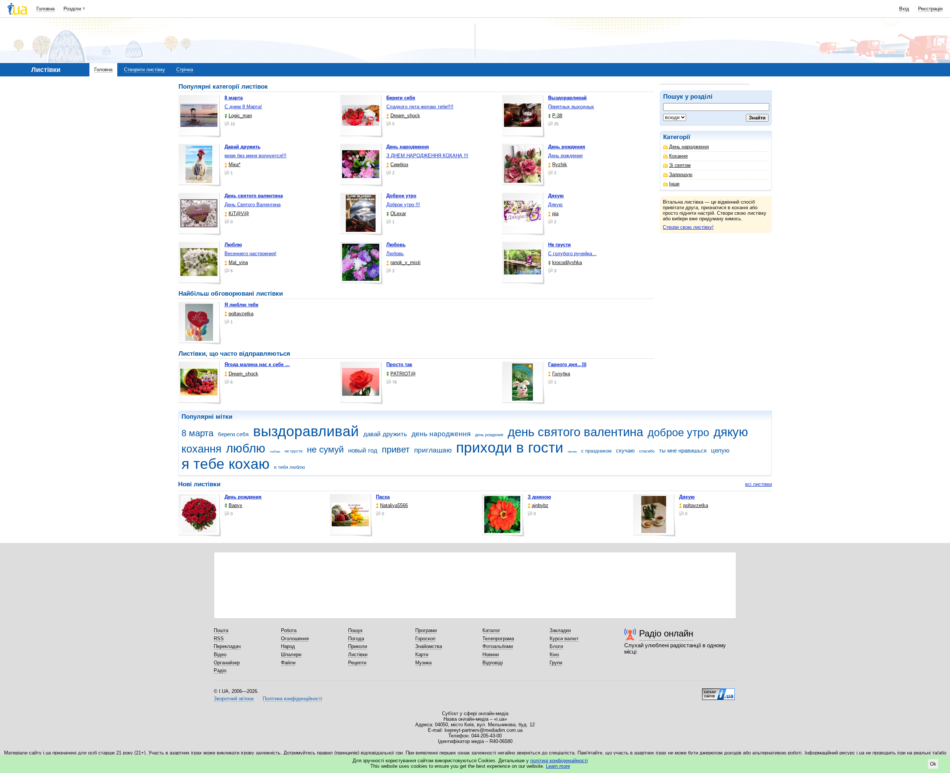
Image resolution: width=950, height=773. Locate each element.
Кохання (678, 156)
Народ (288, 646)
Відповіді (492, 662)
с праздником (596, 451)
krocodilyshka (567, 262)
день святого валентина (575, 432)
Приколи (357, 646)
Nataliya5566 (394, 505)
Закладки (560, 630)
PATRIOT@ (403, 373)
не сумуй (325, 449)
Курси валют (564, 638)
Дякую (555, 204)
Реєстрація (930, 8)
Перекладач (227, 646)
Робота (289, 630)
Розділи (72, 8)
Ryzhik (559, 164)
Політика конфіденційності (292, 698)
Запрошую (680, 174)
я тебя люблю (289, 467)
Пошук (355, 630)
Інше (674, 184)
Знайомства (428, 646)
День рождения (565, 155)
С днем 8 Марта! (243, 106)
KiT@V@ (239, 213)
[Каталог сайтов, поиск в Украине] (718, 691)
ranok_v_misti (405, 262)
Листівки (357, 654)
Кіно (554, 654)
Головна (45, 8)
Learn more (558, 766)
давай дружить (385, 434)
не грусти (293, 451)
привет (396, 449)
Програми (426, 630)
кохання (201, 449)
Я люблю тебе (241, 304)
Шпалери (291, 654)
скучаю (625, 450)
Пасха (383, 497)
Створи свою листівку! (688, 227)
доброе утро (678, 432)
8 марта (197, 433)
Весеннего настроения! (250, 253)
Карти (421, 654)
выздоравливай (306, 431)
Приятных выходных (571, 106)
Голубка (561, 373)
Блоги (556, 646)
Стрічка (184, 69)
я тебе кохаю (225, 464)
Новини (490, 654)
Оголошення (295, 638)
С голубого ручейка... (572, 253)
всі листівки (758, 484)
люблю (245, 448)
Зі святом (680, 165)
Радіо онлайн (666, 633)
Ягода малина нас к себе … (257, 364)
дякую (731, 432)
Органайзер (227, 662)
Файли (288, 662)
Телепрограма (498, 638)
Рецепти (357, 662)
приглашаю (433, 450)
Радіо (220, 670)
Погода (356, 638)
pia (555, 213)
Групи (556, 662)
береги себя (233, 434)
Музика (423, 662)
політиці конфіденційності (559, 760)
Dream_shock (405, 115)
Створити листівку (144, 69)
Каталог (491, 630)
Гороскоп (425, 638)
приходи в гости (509, 447)
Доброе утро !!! (403, 204)
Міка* (234, 164)
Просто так (399, 364)
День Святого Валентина (253, 204)
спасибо (647, 451)
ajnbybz (540, 505)
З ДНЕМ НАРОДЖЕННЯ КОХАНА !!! (427, 155)
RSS (219, 638)
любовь (275, 451)
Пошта (221, 630)
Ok (933, 764)
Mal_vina (238, 262)
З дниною (539, 497)
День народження (689, 146)
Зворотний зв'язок (234, 698)
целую (720, 450)
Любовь (395, 253)
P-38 (557, 115)
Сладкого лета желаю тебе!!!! (419, 106)
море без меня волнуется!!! (255, 155)
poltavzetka (241, 313)
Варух (235, 505)
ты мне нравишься (683, 450)
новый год (362, 450)
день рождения (489, 434)
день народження (441, 434)
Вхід (904, 8)
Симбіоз (399, 164)
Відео (220, 654)
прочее (572, 451)
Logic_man (240, 115)
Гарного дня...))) (567, 364)
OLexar (398, 213)
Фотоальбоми (497, 646)
